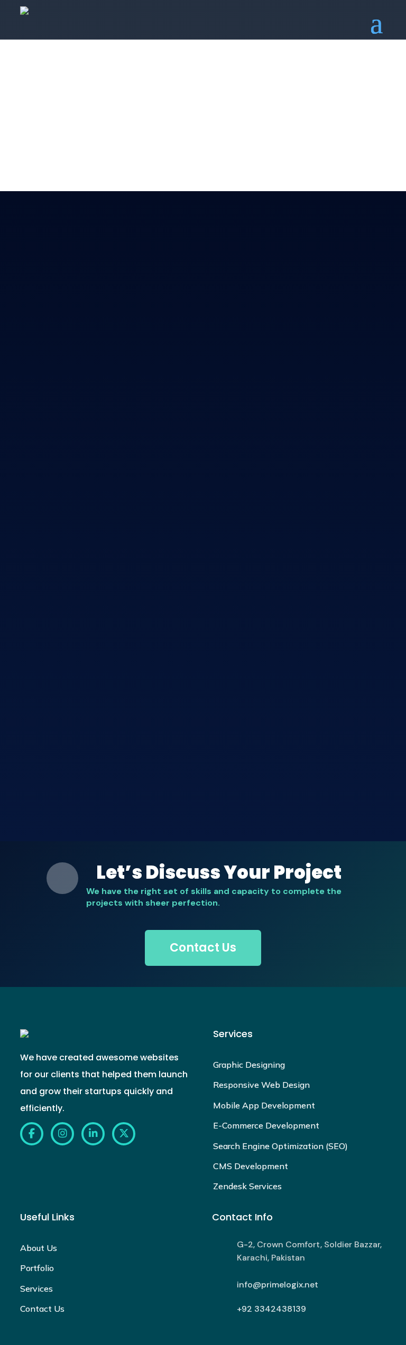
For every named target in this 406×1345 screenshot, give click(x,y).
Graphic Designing (249, 1064)
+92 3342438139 (271, 1308)
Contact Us (203, 947)
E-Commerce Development (266, 1125)
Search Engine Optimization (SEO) (280, 1146)
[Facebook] (31, 1133)
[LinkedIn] (93, 1133)
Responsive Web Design (261, 1084)
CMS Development (250, 1166)
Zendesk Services (247, 1186)
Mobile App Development (264, 1105)
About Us (38, 1248)
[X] (123, 1133)
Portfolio (37, 1268)
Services (36, 1288)
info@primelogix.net (277, 1284)
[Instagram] (62, 1133)
